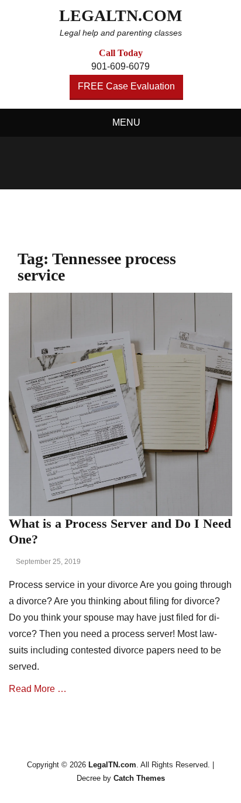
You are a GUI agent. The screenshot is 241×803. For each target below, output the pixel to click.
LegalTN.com (120, 15)
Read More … (38, 689)
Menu (126, 122)
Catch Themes (139, 778)
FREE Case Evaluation (126, 86)
